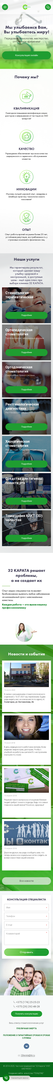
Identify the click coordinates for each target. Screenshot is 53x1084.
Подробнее (26, 315)
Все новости (27, 880)
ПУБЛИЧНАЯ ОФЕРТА (26, 1028)
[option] (26, 34)
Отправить (26, 952)
